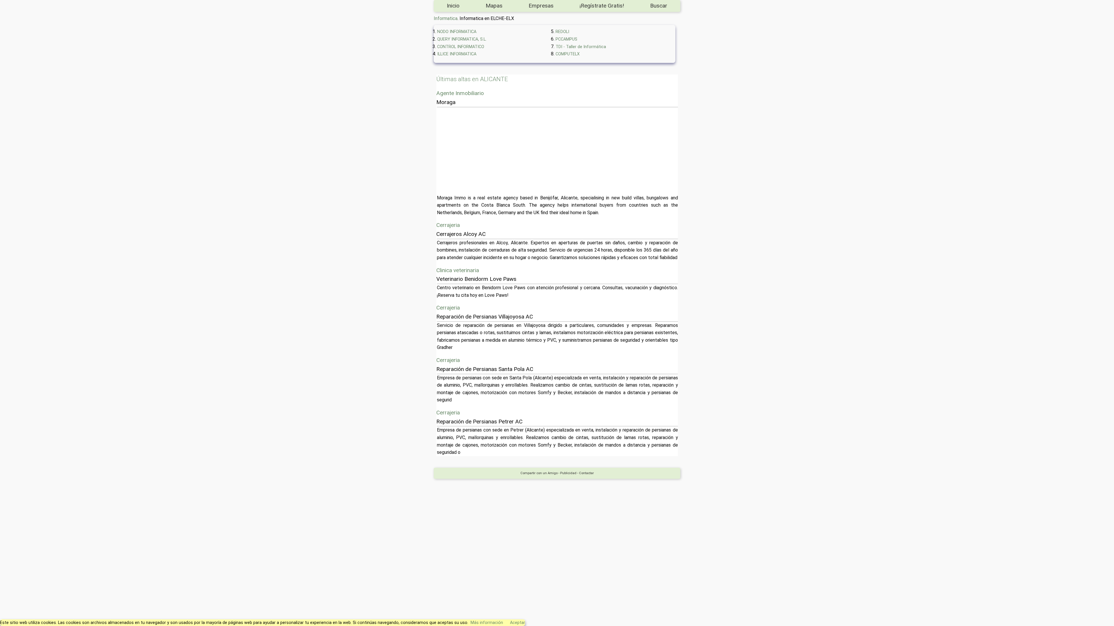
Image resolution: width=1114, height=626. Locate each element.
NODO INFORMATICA (456, 31)
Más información (487, 622)
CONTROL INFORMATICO (460, 46)
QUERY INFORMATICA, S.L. (462, 39)
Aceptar (517, 622)
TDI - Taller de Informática (581, 46)
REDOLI (562, 31)
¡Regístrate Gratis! (602, 5)
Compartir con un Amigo (539, 473)
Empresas (541, 5)
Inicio (453, 5)
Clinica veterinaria (457, 270)
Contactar (586, 473)
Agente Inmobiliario (460, 93)
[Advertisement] (611, 150)
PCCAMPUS (566, 39)
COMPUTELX (568, 54)
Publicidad (568, 473)
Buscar (658, 5)
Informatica (445, 18)
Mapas (494, 5)
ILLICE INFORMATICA (456, 54)
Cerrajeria (448, 225)
